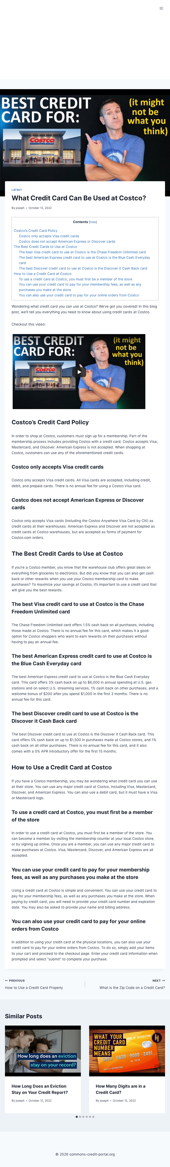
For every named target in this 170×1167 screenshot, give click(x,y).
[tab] (77, 1117)
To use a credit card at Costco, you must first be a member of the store (75, 279)
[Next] (158, 1069)
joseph (20, 208)
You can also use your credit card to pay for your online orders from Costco (79, 295)
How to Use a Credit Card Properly (34, 984)
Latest (17, 189)
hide (93, 222)
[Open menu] (161, 8)
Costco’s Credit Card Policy (35, 230)
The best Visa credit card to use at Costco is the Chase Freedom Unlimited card (82, 252)
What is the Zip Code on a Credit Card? (132, 984)
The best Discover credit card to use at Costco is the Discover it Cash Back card (83, 268)
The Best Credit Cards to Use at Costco (45, 247)
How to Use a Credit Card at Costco (43, 274)
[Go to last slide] (12, 1069)
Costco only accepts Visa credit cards (49, 236)
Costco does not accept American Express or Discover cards (67, 241)
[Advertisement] (85, 48)
